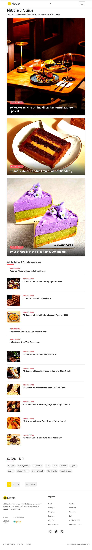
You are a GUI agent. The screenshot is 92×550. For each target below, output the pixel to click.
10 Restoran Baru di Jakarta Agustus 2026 (28, 331)
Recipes (51, 512)
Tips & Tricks (52, 471)
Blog (47, 466)
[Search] (50, 3)
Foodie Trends (66, 471)
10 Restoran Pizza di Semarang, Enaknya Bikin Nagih (47, 371)
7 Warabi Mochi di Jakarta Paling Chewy (27, 271)
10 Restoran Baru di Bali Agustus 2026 (40, 354)
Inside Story (37, 466)
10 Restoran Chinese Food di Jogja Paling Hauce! (44, 421)
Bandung (72, 508)
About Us (20, 544)
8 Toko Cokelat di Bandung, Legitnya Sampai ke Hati (46, 404)
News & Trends (38, 471)
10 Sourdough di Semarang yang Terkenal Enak (44, 387)
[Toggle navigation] (82, 3)
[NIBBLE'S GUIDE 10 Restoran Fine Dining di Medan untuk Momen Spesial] (46, 66)
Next (33, 484)
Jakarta (71, 503)
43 (27, 484)
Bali (70, 516)
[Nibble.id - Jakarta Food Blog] (13, 3)
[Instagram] (50, 531)
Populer (73, 466)
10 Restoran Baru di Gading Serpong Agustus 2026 (45, 315)
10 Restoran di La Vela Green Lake (25, 342)
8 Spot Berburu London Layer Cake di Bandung (41, 171)
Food (55, 466)
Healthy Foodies (75, 524)
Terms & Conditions (9, 544)
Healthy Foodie (23, 466)
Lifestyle (63, 466)
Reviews (11, 466)
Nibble (74, 544)
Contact (28, 544)
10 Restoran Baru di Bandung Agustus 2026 (42, 281)
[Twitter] (62, 531)
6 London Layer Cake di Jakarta (37, 298)
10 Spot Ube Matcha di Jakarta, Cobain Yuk (38, 251)
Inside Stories (53, 524)
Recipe (10, 471)
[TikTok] (56, 531)
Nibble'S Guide (22, 471)
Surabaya (72, 512)
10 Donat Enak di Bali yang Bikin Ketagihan (42, 438)
